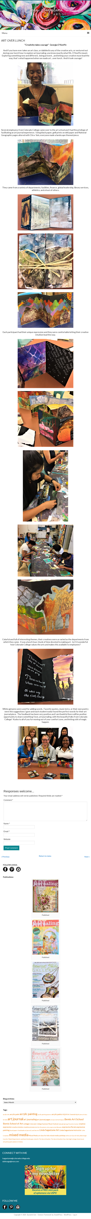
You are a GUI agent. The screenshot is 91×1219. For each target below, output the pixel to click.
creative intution (17, 1127)
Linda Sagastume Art (49, 1130)
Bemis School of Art (13, 1123)
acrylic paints (57, 1114)
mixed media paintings (57, 1135)
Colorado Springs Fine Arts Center (68, 1124)
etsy (48, 1127)
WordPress (67, 1215)
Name (7, 824)
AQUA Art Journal (68, 1114)
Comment (8, 800)
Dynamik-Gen (31, 1215)
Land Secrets (35, 1130)
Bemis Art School (74, 1119)
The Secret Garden (45, 1139)
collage (26, 1124)
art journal (15, 1119)
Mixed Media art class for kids (39, 1135)
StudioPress (58, 1215)
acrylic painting (28, 1114)
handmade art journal (24, 1130)
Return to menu (45, 856)
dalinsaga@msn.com (10, 1161)
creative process (29, 1127)
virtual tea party (7, 1142)
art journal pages (43, 1119)
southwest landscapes (27, 1139)
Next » (87, 856)
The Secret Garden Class (58, 1139)
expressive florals (69, 1127)
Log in (75, 1215)
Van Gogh (69, 1139)
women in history (18, 1142)
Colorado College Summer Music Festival (44, 1124)
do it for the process (41, 1127)
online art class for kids (72, 1135)
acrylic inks (6, 1114)
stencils (36, 1139)
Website (7, 839)
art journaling (30, 1119)
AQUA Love (78, 1114)
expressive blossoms (56, 1127)
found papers (14, 1130)
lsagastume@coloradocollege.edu (16, 1158)
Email (7, 831)
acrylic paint (14, 1114)
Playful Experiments (14, 1139)
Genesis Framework (44, 1215)
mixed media (18, 1135)
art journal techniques (57, 1119)
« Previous (5, 856)
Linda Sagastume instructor (70, 1130)
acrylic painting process (44, 1114)
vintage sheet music (78, 1139)
